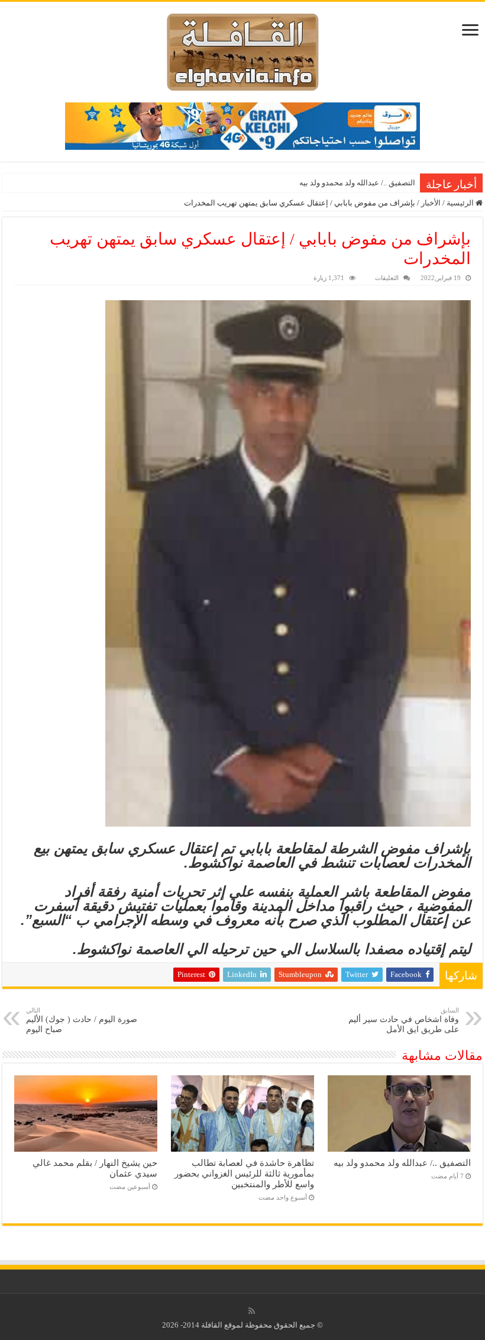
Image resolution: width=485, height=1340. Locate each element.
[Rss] (251, 1311)
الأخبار (431, 202)
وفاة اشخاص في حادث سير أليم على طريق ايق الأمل (403, 1020)
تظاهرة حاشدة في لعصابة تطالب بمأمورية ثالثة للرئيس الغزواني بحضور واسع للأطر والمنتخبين (244, 1173)
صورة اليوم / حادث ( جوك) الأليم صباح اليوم (81, 1020)
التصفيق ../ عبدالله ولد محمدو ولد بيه (357, 182)
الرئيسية (461, 202)
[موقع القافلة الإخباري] (242, 49)
